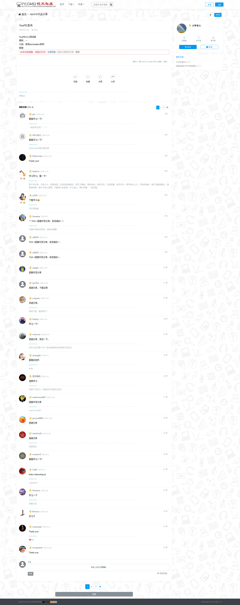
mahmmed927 (39, 397)
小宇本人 (196, 25)
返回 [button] (94, 594)
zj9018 (35, 237)
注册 (219, 4)
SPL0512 (36, 135)
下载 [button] (70, 4)
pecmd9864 (37, 418)
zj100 (34, 195)
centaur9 (36, 454)
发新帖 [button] (217, 15)
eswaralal (37, 527)
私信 (210, 47)
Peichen (36, 490)
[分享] (113, 77)
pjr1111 (35, 283)
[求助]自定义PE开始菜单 (186, 66)
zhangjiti (36, 355)
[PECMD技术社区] (36, 4)
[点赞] (100, 77)
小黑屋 (47, 602)
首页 (62, 4)
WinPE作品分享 (39, 14)
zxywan (36, 298)
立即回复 (51, 52)
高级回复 (163, 573)
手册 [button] (80, 4)
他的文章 (180, 57)
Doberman (37, 156)
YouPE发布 (180, 62)
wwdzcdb (37, 433)
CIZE (34, 469)
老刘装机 (36, 376)
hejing (35, 319)
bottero (35, 171)
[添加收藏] (88, 77)
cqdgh (35, 268)
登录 (209, 4)
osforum (36, 334)
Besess (35, 511)
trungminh (37, 548)
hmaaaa (36, 216)
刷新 (78, 52)
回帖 (30, 574)
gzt (33, 114)
